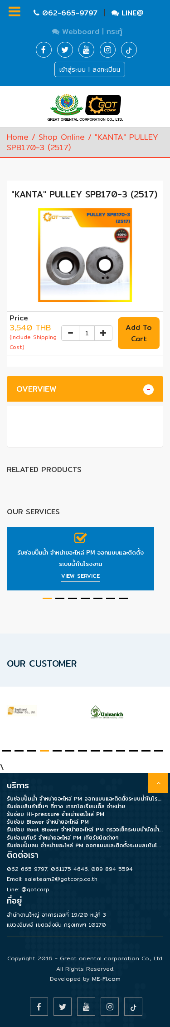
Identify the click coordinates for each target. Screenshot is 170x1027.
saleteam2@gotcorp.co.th (60, 879)
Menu (14, 513)
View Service (80, 575)
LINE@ (131, 13)
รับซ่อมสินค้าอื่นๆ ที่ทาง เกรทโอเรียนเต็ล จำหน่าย (66, 806)
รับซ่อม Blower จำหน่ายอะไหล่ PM (48, 822)
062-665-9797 (69, 13)
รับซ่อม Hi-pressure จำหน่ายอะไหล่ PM (55, 814)
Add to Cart (139, 333)
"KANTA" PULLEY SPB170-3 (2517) (84, 194)
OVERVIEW (36, 389)
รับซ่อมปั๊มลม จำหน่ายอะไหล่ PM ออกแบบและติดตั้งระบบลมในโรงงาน (85, 845)
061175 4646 (69, 869)
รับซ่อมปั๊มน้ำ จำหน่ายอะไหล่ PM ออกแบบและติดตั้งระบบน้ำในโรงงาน (80, 558)
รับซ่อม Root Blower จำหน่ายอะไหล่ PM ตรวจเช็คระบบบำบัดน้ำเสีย (85, 829)
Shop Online (62, 137)
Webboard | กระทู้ (90, 31)
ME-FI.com (106, 978)
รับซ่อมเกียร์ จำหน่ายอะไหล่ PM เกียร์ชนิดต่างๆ (63, 837)
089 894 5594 (112, 869)
